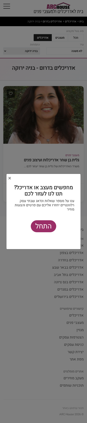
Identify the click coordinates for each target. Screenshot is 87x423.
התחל (43, 226)
